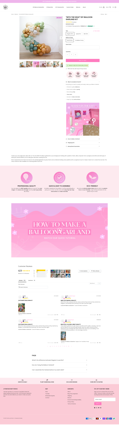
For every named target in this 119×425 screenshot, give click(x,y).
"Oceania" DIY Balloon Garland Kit (68, 341)
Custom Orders (69, 7)
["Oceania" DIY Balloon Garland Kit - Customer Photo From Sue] (58, 271)
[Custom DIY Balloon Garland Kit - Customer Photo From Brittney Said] (68, 276)
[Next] (61, 37)
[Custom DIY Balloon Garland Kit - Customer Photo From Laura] (53, 276)
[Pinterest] (100, 407)
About (84, 7)
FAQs (46, 391)
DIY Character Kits (60, 7)
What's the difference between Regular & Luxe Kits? (48, 360)
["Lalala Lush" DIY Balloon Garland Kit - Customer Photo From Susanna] (63, 276)
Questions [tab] (30, 280)
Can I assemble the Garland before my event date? (48, 370)
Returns (69, 397)
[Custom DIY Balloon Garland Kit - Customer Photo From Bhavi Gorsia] (53, 271)
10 (68, 346)
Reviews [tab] (21, 280)
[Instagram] (96, 407)
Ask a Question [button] (84, 271)
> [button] (71, 346)
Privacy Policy (71, 401)
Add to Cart (82, 60)
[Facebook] (94, 407)
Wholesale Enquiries (50, 395)
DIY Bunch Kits (50, 7)
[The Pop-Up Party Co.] (6, 7)
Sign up (98, 403)
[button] (55, 314)
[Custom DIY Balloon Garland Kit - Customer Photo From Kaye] (63, 271)
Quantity (68, 51)
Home (12, 14)
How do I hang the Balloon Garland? (43, 365)
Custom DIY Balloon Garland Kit (24, 313)
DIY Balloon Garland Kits (38, 7)
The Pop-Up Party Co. (11, 418)
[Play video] (59, 230)
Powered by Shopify (18, 418)
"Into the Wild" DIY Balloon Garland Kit (26, 14)
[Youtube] (98, 407)
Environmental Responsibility (74, 399)
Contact (47, 397)
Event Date (68, 44)
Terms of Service (72, 404)
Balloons (78, 7)
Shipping (70, 395)
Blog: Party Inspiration (73, 393)
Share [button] (21, 314)
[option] (41, 37)
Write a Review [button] (96, 271)
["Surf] (58, 276)
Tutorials (47, 393)
